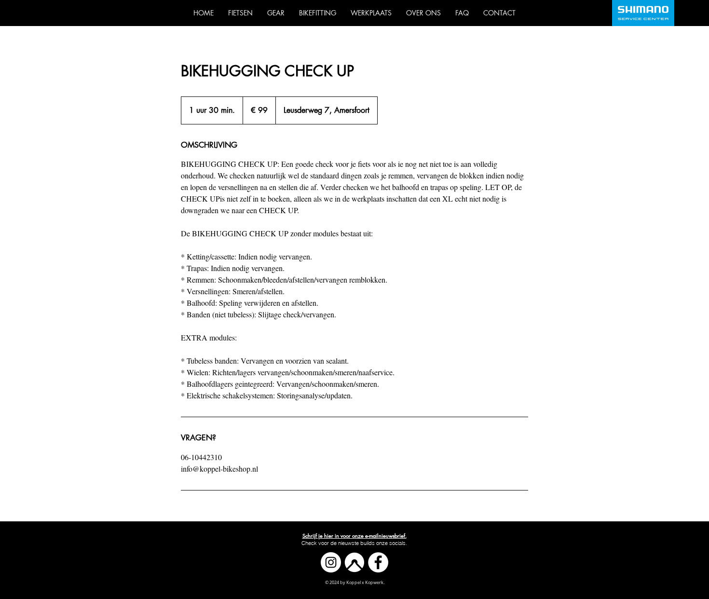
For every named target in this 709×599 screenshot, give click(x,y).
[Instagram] (331, 562)
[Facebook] (378, 562)
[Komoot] (354, 562)
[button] (354, 535)
